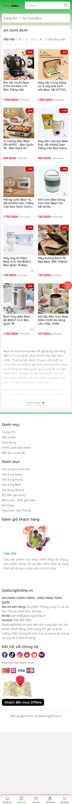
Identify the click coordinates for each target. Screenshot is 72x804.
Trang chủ (10, 18)
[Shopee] (34, 655)
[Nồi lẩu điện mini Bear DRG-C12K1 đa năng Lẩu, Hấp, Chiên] (53, 298)
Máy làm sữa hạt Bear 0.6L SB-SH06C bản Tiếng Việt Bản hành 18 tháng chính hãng (53, 144)
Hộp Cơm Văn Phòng (16, 510)
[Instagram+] (20, 655)
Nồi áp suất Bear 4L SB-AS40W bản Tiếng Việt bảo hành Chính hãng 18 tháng (18, 203)
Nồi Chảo (8, 505)
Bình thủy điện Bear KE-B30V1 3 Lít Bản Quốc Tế (17, 320)
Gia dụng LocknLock (16, 469)
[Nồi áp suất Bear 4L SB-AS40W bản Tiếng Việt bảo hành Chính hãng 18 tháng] (18, 181)
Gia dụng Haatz (12, 479)
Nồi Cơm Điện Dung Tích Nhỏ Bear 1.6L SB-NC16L (51, 203)
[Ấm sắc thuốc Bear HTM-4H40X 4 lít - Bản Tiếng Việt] (18, 64)
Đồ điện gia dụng (13, 495)
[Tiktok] (12, 655)
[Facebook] (5, 655)
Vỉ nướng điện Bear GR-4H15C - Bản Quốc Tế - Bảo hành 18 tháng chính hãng (18, 144)
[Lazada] (42, 655)
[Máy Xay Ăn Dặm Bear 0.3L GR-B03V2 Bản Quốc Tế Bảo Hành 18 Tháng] (18, 240)
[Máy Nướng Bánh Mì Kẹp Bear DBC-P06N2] (53, 240)
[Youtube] (27, 655)
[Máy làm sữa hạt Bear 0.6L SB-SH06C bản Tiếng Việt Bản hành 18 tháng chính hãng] (53, 123)
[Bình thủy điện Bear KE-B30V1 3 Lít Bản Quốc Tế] (18, 298)
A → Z (23, 39)
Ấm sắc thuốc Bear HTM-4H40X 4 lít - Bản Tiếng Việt (16, 86)
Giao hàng (9, 442)
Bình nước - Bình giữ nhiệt (18, 500)
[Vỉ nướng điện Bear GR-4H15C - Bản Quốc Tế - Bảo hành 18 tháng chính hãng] (18, 123)
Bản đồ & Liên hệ (13, 453)
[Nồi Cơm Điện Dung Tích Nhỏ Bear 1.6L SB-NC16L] (53, 181)
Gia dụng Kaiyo (12, 474)
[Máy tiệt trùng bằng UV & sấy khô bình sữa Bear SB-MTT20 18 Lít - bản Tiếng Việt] (53, 64)
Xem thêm (34, 403)
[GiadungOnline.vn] (12, 5)
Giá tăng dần (57, 39)
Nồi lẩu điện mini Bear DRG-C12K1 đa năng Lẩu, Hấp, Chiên (53, 320)
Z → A (38, 39)
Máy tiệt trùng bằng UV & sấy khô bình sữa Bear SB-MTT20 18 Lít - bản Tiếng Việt (53, 86)
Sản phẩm (9, 437)
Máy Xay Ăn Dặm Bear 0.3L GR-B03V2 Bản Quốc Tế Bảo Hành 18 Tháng (17, 261)
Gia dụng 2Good (13, 490)
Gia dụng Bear (11, 484)
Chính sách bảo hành (16, 447)
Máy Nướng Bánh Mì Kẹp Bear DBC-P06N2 (52, 259)
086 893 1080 (22, 620)
